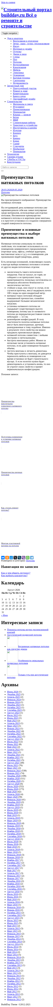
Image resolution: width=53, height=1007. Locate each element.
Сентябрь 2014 (14, 941)
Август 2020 (13, 784)
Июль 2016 (12, 894)
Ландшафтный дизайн (24, 99)
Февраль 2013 (14, 976)
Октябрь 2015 (14, 912)
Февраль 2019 (14, 823)
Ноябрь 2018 (13, 831)
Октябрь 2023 (14, 707)
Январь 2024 (13, 702)
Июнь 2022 (12, 744)
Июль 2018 (12, 841)
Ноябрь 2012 (13, 981)
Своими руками (15, 156)
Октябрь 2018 (14, 834)
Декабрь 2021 (14, 755)
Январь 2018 (13, 857)
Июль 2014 (12, 947)
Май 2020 (12, 791)
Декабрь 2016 (14, 881)
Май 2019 (12, 815)
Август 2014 (13, 944)
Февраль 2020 (14, 799)
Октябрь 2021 (14, 760)
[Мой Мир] (11, 557)
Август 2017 (13, 868)
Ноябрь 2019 (13, 805)
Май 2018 (12, 847)
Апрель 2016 (13, 902)
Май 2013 (12, 968)
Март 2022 (12, 752)
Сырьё (16, 143)
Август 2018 (13, 839)
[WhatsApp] (27, 557)
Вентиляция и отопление (25, 41)
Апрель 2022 (13, 749)
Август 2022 (13, 739)
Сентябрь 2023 (14, 710)
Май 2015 (12, 926)
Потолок (17, 62)
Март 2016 (12, 905)
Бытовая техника (21, 78)
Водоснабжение (21, 64)
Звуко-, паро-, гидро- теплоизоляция (31, 43)
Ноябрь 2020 (13, 778)
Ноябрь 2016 (13, 883)
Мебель (16, 70)
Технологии (13, 154)
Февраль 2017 (14, 876)
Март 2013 (12, 973)
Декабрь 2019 (14, 802)
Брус (15, 135)
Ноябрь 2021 (13, 757)
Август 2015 (13, 918)
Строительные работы (24, 122)
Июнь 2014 (12, 949)
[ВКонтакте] (3, 557)
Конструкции (14, 162)
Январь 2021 (13, 773)
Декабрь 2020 (14, 776)
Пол (15, 59)
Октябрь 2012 (14, 983)
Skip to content (8, 2)
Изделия (17, 130)
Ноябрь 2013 (13, 962)
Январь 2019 (13, 826)
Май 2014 (12, 952)
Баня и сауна (19, 96)
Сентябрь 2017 (14, 865)
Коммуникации (21, 93)
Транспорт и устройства (25, 125)
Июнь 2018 (12, 844)
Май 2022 (12, 747)
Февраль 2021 (14, 770)
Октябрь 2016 (14, 886)
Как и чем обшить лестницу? (15, 573)
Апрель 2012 (13, 994)
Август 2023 (13, 713)
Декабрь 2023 (14, 705)
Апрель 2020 (13, 794)
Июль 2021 (12, 765)
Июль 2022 (12, 741)
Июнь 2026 (12, 691)
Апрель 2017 (13, 873)
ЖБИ (15, 120)
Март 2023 (12, 726)
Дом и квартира (15, 38)
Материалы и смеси (23, 104)
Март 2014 (12, 955)
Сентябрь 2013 (14, 965)
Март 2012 (12, 997)
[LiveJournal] (19, 557)
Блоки (16, 141)
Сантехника (19, 80)
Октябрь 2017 (14, 862)
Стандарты (18, 146)
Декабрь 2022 (14, 731)
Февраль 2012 (14, 999)
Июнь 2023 (12, 718)
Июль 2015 (12, 920)
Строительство (14, 101)
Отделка (17, 51)
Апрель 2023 (13, 723)
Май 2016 (12, 899)
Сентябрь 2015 (14, 915)
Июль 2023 (12, 715)
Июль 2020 (12, 786)
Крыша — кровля (22, 114)
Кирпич (17, 133)
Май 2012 (12, 991)
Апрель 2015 (13, 928)
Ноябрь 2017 (13, 860)
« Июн (4, 615)
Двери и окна (19, 54)
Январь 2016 (13, 910)
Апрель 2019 (13, 818)
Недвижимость (20, 83)
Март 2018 (12, 852)
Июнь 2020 (12, 789)
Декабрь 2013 (14, 960)
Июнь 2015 (12, 923)
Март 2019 (12, 820)
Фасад (16, 46)
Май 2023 (12, 720)
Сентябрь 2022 (14, 736)
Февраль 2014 (14, 957)
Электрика (18, 72)
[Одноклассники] (7, 557)
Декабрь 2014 (14, 939)
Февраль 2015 (14, 933)
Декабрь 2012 (14, 978)
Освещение (18, 75)
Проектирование (21, 109)
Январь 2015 (13, 936)
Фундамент (18, 107)
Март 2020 (12, 797)
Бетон (16, 117)
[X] (15, 557)
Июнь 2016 (12, 897)
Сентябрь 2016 (14, 889)
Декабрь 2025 (14, 694)
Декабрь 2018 (14, 828)
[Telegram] (32, 557)
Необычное (18, 149)
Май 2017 (12, 870)
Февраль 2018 (14, 855)
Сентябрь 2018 (14, 836)
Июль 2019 (12, 810)
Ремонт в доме (20, 91)
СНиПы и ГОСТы (16, 159)
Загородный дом (15, 85)
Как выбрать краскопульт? (14, 575)
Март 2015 (12, 931)
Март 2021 (12, 768)
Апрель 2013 (13, 970)
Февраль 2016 (14, 907)
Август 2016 (13, 891)
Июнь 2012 (12, 989)
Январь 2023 (13, 728)
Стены (16, 57)
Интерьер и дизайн (22, 49)
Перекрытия (19, 112)
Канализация (19, 67)
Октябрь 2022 (14, 734)
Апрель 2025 (13, 697)
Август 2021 (13, 762)
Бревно (16, 138)
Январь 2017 (13, 878)
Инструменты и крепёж (25, 128)
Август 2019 (13, 807)
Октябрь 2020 (14, 781)
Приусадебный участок (25, 88)
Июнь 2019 (12, 812)
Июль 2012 (12, 986)
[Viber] (23, 557)
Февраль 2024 (14, 699)
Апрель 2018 (13, 849)
